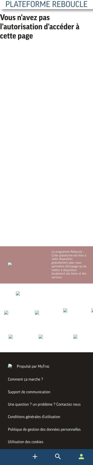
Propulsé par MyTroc (33, 366)
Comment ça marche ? (25, 379)
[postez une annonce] (58, 461)
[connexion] (81, 461)
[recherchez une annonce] (35, 461)
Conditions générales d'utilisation (34, 417)
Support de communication (29, 392)
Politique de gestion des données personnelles (44, 429)
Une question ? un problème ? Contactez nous (44, 404)
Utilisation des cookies (25, 442)
